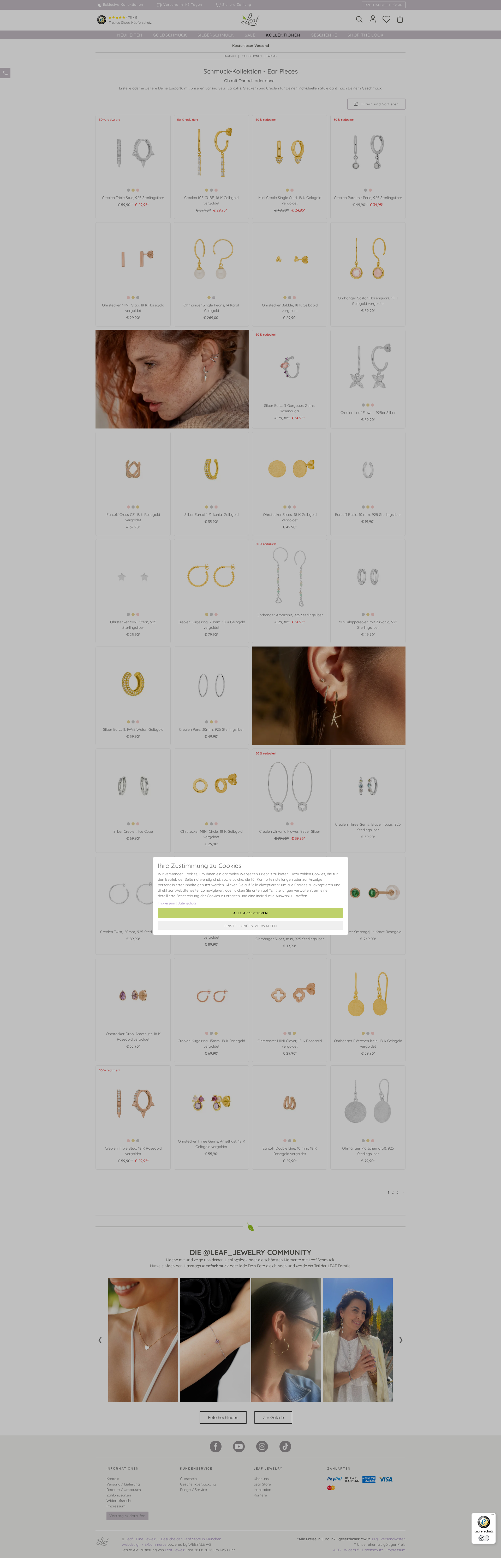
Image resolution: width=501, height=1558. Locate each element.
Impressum (166, 903)
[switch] (484, 1538)
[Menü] (493, 1516)
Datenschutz (186, 903)
